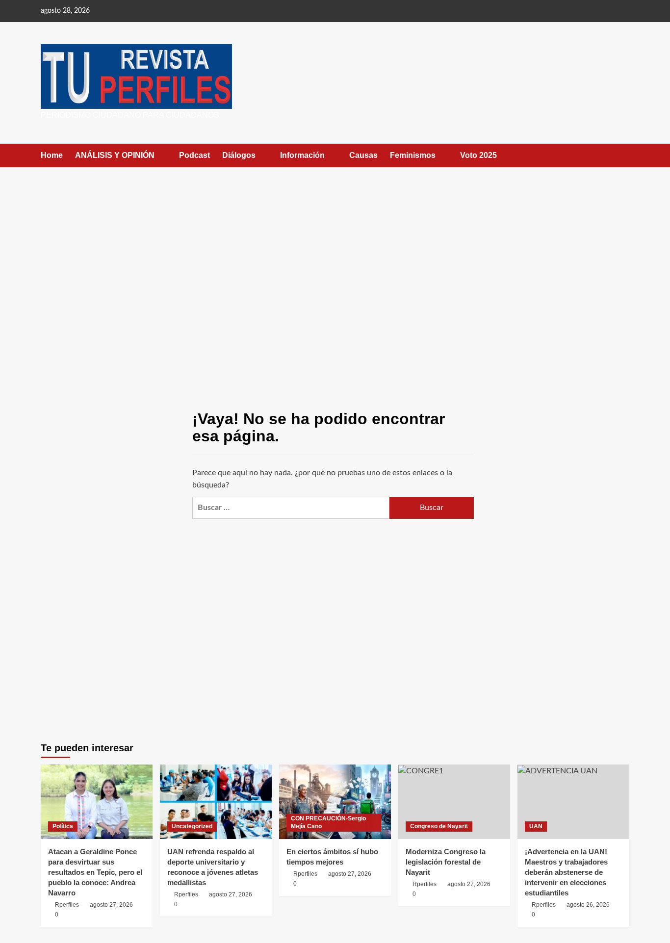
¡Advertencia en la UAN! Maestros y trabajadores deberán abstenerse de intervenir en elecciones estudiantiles (566, 872)
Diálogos (239, 155)
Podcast (194, 155)
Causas (363, 155)
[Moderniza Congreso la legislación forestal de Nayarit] (454, 802)
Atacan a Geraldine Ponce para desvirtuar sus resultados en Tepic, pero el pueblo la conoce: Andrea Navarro (95, 872)
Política (62, 826)
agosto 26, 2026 (588, 904)
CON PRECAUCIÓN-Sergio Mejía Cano (328, 822)
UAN (535, 826)
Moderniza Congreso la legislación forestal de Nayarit (446, 861)
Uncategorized (192, 826)
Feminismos (413, 155)
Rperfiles (67, 904)
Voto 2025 (478, 155)
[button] (623, 155)
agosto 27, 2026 (111, 904)
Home (52, 155)
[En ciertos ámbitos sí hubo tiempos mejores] (335, 802)
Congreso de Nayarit (439, 826)
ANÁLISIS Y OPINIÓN (115, 155)
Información (302, 155)
